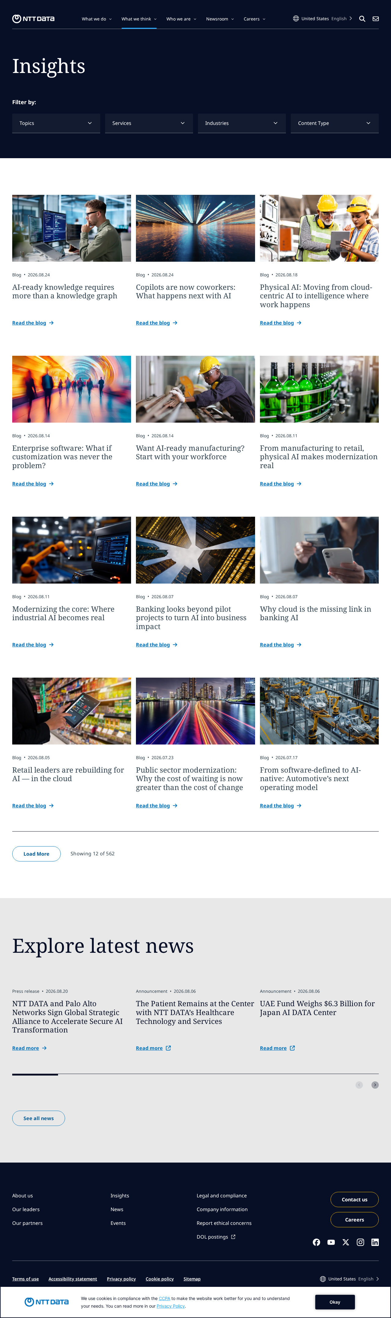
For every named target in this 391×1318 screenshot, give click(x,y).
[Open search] (362, 19)
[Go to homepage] (33, 19)
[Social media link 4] (360, 1242)
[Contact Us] (376, 19)
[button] (97, 19)
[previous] (359, 1085)
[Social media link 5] (375, 1242)
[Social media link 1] (316, 1242)
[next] (375, 1085)
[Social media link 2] (331, 1242)
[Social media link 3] (345, 1242)
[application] (195, 1302)
